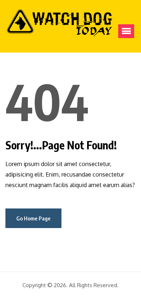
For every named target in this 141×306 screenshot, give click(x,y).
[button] (126, 31)
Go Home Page (33, 218)
